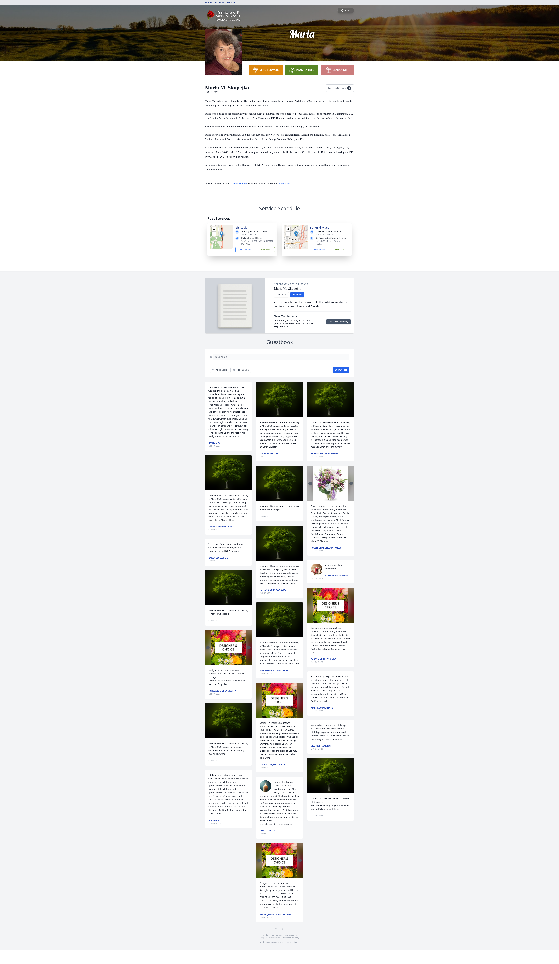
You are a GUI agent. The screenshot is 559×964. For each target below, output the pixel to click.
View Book (281, 294)
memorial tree (240, 183)
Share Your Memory (338, 321)
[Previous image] (208, 647)
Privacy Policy (271, 937)
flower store (284, 183)
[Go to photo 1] (227, 663)
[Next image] (249, 647)
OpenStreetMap (282, 942)
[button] (221, 234)
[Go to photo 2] (229, 663)
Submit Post (341, 369)
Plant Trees (265, 249)
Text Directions (245, 249)
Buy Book (297, 294)
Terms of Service (287, 937)
